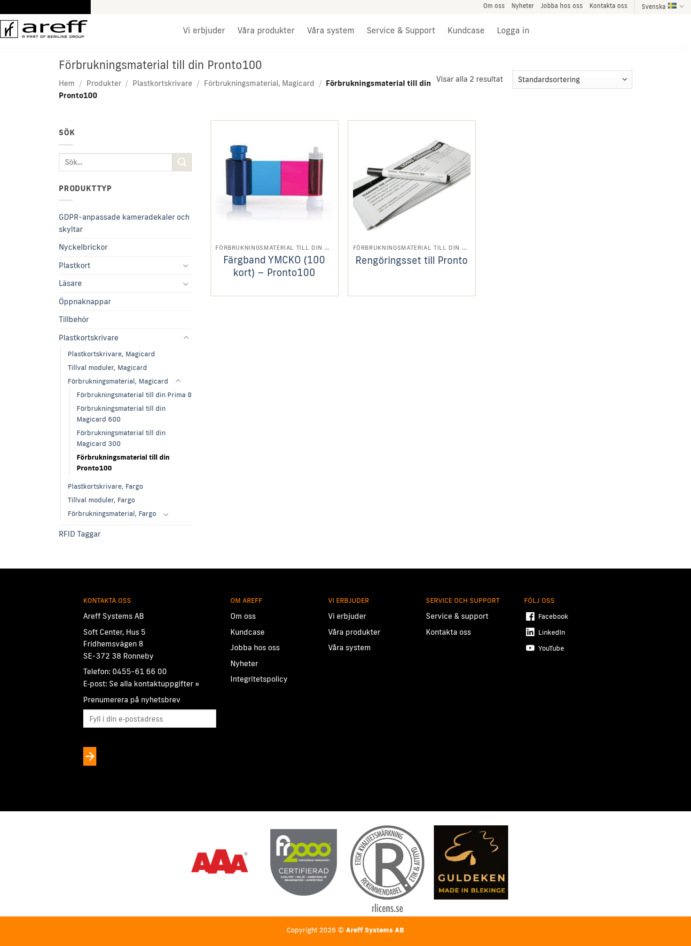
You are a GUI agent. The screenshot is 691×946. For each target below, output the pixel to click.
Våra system (330, 30)
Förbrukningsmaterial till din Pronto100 (123, 462)
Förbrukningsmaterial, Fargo (112, 513)
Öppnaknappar (85, 301)
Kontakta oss (608, 5)
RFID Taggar (80, 533)
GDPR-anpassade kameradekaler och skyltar (124, 223)
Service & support (457, 616)
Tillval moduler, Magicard (107, 367)
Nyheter (522, 5)
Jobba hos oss (562, 5)
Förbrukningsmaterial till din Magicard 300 (121, 438)
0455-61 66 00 (139, 671)
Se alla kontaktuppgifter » (154, 683)
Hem (67, 83)
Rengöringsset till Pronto (411, 260)
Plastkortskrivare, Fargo (105, 486)
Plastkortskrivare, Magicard (111, 353)
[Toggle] (186, 265)
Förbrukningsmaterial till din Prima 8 (134, 394)
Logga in (513, 30)
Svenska (654, 6)
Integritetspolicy (259, 679)
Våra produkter (266, 30)
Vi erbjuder (204, 30)
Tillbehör (74, 319)
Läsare (70, 283)
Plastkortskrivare (162, 83)
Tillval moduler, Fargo (101, 499)
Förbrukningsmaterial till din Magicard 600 (121, 413)
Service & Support (401, 30)
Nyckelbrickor (83, 247)
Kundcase (466, 30)
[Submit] (182, 162)
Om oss (494, 5)
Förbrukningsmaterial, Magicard (259, 83)
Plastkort (74, 265)
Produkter (103, 83)
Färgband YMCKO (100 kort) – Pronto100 (274, 266)
